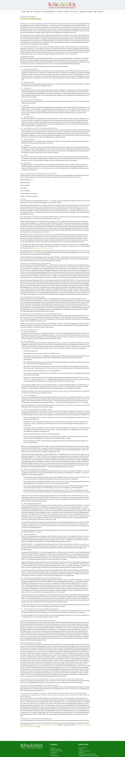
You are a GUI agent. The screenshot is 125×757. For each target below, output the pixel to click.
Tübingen (53, 748)
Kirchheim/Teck (54, 755)
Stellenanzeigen (83, 748)
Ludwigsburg (54, 752)
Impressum (82, 752)
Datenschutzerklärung (84, 751)
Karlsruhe (53, 754)
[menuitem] (23, 11)
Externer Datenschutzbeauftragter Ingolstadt (44, 725)
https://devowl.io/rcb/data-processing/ (42, 248)
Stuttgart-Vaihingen (56, 749)
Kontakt (81, 749)
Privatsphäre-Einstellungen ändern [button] (87, 754)
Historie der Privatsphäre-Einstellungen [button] (89, 755)
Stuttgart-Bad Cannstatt (57, 751)
